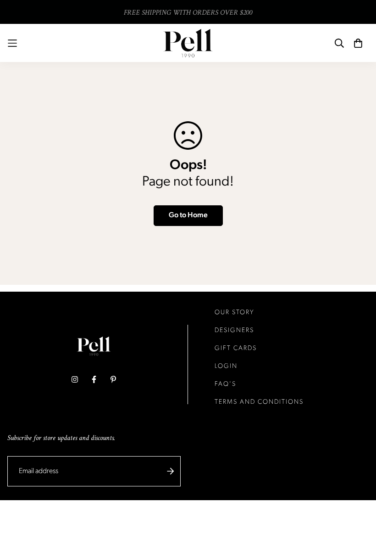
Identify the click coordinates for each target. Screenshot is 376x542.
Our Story (234, 312)
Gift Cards (236, 348)
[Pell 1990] (188, 43)
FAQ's (225, 384)
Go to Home (188, 215)
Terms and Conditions (259, 402)
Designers (234, 330)
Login (226, 366)
